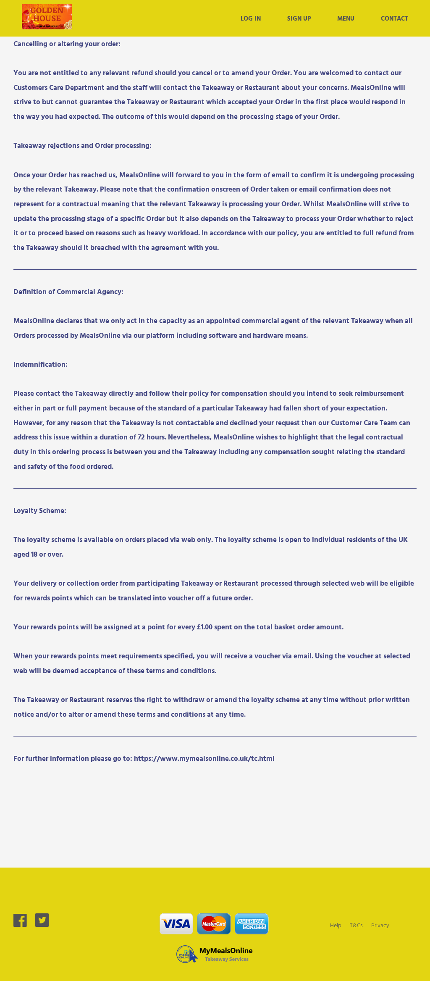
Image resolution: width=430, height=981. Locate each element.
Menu (345, 18)
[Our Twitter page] (42, 924)
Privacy (380, 925)
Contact (394, 18)
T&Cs (356, 925)
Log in (251, 18)
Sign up (299, 18)
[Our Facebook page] (20, 924)
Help (335, 925)
